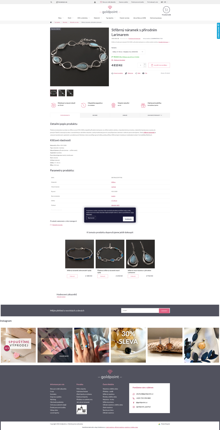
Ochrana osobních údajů (58, 405)
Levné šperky (54, 413)
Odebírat (164, 311)
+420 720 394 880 (143, 398)
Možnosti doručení (119, 60)
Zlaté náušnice (108, 407)
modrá (113, 196)
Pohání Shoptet (165, 424)
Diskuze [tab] (125, 115)
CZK (165, 2)
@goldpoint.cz (141, 402)
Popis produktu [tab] (65, 115)
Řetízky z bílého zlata (110, 397)
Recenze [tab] (95, 115)
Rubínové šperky (82, 397)
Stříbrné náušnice (108, 394)
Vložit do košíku (160, 65)
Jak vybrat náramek (82, 402)
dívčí (118, 205)
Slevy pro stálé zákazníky (109, 2)
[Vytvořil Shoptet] (160, 424)
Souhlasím (128, 219)
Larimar (113, 187)
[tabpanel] (79, 259)
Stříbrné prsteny (108, 402)
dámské (113, 205)
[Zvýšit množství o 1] (144, 64)
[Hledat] (51, 2)
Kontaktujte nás (62, 2)
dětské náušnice (119, 427)
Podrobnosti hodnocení (134, 38)
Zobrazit (72, 276)
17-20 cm (114, 200)
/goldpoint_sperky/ (143, 407)
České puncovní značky (137, 2)
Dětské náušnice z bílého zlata (113, 405)
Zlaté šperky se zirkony (84, 394)
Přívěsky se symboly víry (84, 399)
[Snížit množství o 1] (144, 66)
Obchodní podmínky (57, 402)
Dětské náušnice (108, 413)
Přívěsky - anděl (108, 391)
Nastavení (91, 218)
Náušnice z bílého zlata (110, 389)
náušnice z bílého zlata (131, 427)
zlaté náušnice (110, 427)
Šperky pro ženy (108, 410)
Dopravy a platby (123, 2)
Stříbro (113, 182)
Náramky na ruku (57, 225)
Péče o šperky (81, 389)
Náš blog (53, 399)
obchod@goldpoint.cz (144, 394)
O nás (52, 391)
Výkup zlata (54, 410)
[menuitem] (61, 18)
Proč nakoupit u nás (152, 2)
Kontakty (53, 394)
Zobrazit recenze (61, 296)
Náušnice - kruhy (108, 399)
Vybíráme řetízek (82, 391)
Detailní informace (163, 42)
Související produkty (154, 115)
